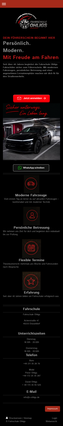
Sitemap (28, 418)
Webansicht (51, 421)
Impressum (52, 408)
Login (54, 418)
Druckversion (15, 418)
